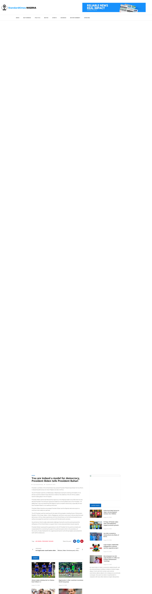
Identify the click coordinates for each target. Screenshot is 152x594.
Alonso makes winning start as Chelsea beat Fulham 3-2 (43, 581)
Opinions (87, 17)
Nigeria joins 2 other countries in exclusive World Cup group (71, 581)
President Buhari (47, 541)
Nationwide (27, 17)
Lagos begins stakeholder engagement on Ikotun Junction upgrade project (111, 546)
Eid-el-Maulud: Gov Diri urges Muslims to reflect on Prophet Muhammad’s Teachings (111, 558)
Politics (37, 17)
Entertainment (75, 17)
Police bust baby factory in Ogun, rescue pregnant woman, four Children (111, 512)
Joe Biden (38, 541)
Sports (54, 17)
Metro (46, 17)
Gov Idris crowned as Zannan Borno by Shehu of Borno (111, 535)
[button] (74, 541)
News (17, 17)
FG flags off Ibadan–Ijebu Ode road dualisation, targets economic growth (111, 523)
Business (63, 17)
